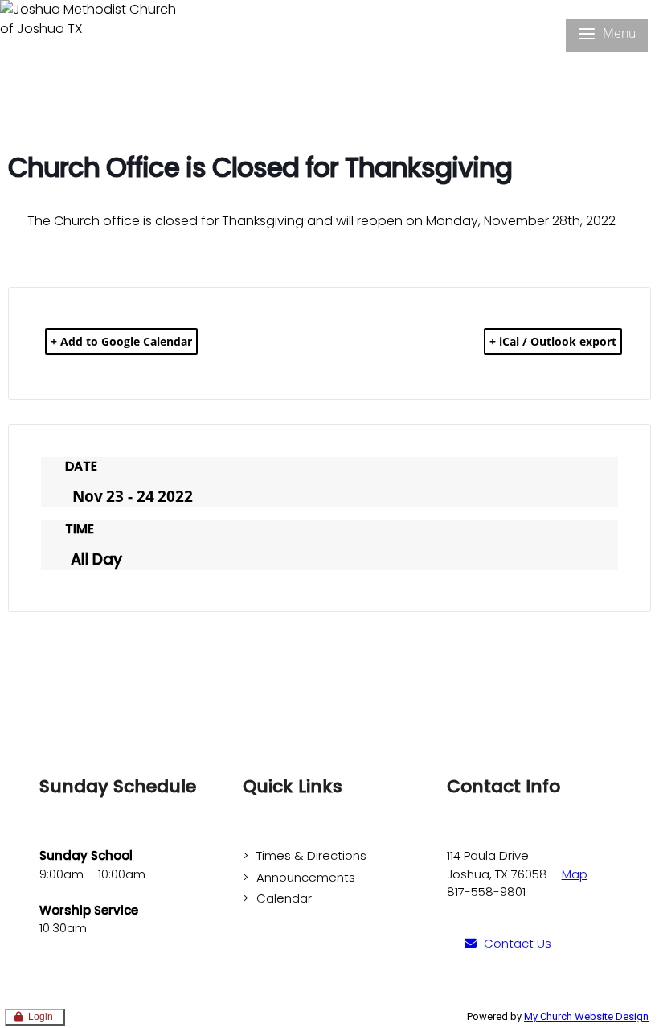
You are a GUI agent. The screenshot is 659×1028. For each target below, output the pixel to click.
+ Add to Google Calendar (121, 341)
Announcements (305, 877)
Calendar (284, 898)
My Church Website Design (586, 1016)
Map (574, 874)
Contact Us (517, 943)
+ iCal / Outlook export (552, 341)
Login (40, 1016)
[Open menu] (607, 35)
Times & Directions (311, 855)
